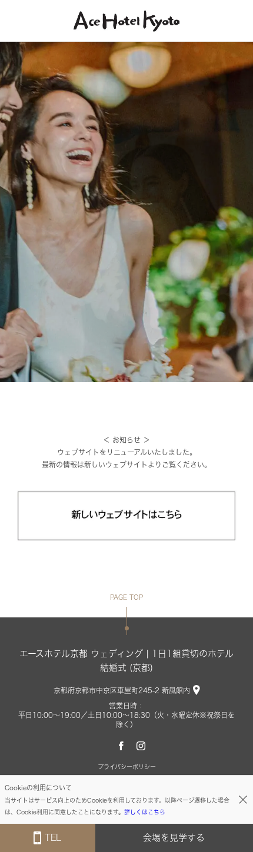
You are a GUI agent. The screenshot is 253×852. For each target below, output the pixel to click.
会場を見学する (174, 837)
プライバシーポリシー (127, 767)
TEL (53, 837)
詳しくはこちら (144, 812)
